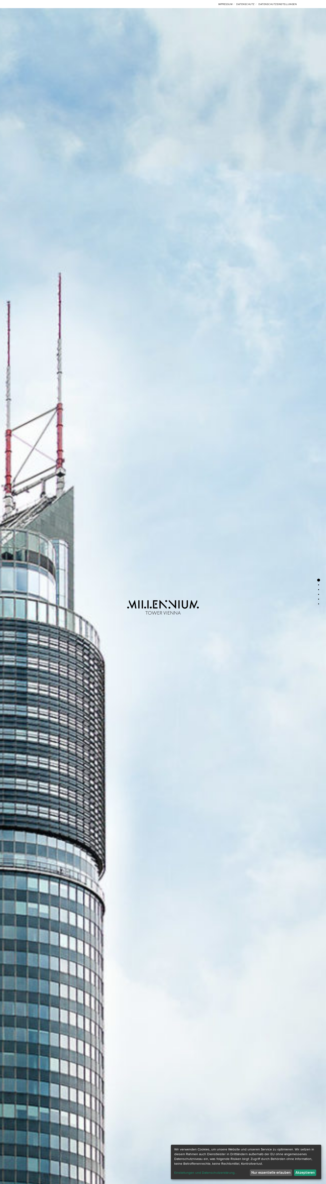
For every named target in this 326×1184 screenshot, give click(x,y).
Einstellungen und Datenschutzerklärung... (205, 1172)
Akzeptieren (305, 1172)
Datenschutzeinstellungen (277, 4)
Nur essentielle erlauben (271, 1172)
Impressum (225, 4)
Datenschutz (245, 4)
